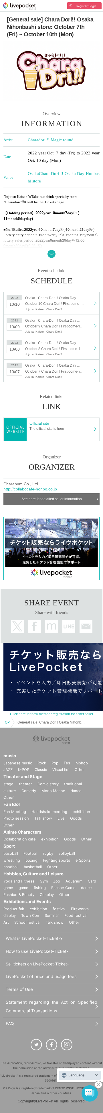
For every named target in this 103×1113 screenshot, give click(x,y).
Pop (55, 763)
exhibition (81, 811)
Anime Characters (22, 832)
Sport (9, 846)
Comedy (28, 790)
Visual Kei (60, 769)
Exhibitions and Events (27, 901)
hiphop (82, 763)
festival (59, 909)
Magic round (62, 140)
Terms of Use (19, 989)
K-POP (23, 769)
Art (6, 922)
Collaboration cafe (19, 839)
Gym (44, 881)
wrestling (11, 860)
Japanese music (17, 763)
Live (61, 818)
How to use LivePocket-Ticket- (37, 951)
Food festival (75, 915)
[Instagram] (66, 1044)
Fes (67, 763)
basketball (33, 866)
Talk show (43, 818)
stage (8, 784)
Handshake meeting (49, 811)
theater (25, 784)
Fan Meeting (14, 811)
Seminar (52, 915)
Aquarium (74, 881)
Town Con (30, 915)
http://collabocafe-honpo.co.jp (30, 489)
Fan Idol (11, 804)
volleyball (67, 853)
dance (76, 790)
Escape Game (63, 887)
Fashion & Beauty (18, 894)
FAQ (10, 1023)
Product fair (13, 909)
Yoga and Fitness (18, 881)
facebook (34, 626)
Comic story (48, 784)
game (23, 887)
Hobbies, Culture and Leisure (33, 874)
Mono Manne (53, 790)
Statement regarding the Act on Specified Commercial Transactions (51, 1006)
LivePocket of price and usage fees (41, 976)
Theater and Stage (22, 776)
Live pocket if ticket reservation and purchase (19, 6)
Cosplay (47, 894)
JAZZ (8, 769)
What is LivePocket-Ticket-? (34, 938)
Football (30, 853)
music (9, 755)
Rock (41, 763)
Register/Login (86, 6)
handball (10, 866)
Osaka (33, 173)
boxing (31, 860)
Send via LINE (68, 626)
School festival (27, 922)
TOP (6, 722)
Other (80, 769)
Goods (76, 818)
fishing (40, 887)
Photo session (16, 818)
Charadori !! (38, 140)
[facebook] (51, 1044)
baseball (10, 853)
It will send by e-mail (86, 626)
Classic (41, 769)
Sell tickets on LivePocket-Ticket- (37, 963)
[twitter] (36, 1044)
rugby (48, 853)
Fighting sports (56, 860)
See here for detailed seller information (51, 499)
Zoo (56, 881)
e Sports (83, 860)
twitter (17, 626)
